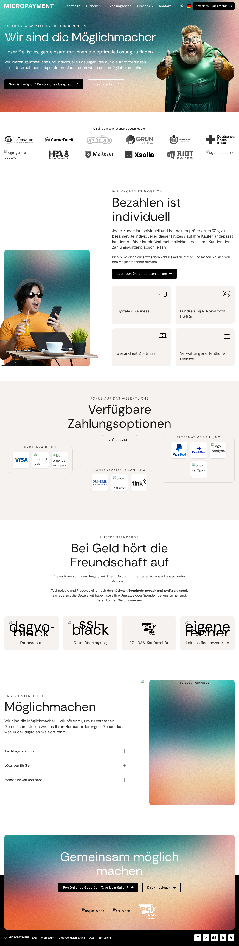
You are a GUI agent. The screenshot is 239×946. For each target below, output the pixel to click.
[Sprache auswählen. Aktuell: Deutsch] (189, 6)
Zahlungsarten (120, 6)
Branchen (93, 6)
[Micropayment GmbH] (29, 5)
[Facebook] (214, 937)
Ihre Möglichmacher (19, 751)
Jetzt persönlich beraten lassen (142, 274)
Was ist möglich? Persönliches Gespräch (41, 84)
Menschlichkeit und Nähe (23, 780)
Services (143, 6)
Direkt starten (103, 84)
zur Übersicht (117, 440)
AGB (91, 937)
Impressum (47, 937)
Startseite (72, 6)
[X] (223, 937)
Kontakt (165, 6)
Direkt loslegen (159, 887)
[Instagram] (205, 937)
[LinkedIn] (197, 937)
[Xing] (231, 937)
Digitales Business (133, 311)
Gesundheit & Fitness (136, 353)
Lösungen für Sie (17, 765)
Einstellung (105, 937)
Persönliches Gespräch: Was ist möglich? (95, 887)
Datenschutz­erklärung (72, 937)
